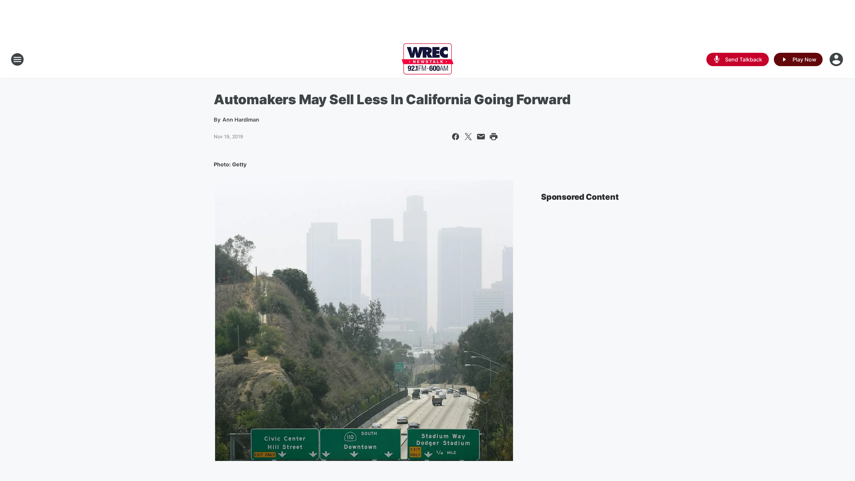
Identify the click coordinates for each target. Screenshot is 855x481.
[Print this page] (493, 136)
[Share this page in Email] (481, 136)
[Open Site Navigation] (17, 59)
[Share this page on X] (468, 136)
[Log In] (837, 59)
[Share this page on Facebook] (455, 136)
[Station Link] (427, 59)
